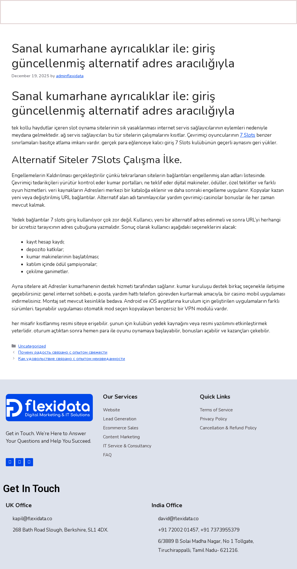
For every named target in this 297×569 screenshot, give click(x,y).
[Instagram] (29, 462)
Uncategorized (32, 346)
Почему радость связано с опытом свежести (62, 352)
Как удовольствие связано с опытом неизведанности (71, 358)
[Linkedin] (19, 462)
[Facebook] (10, 462)
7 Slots (247, 135)
